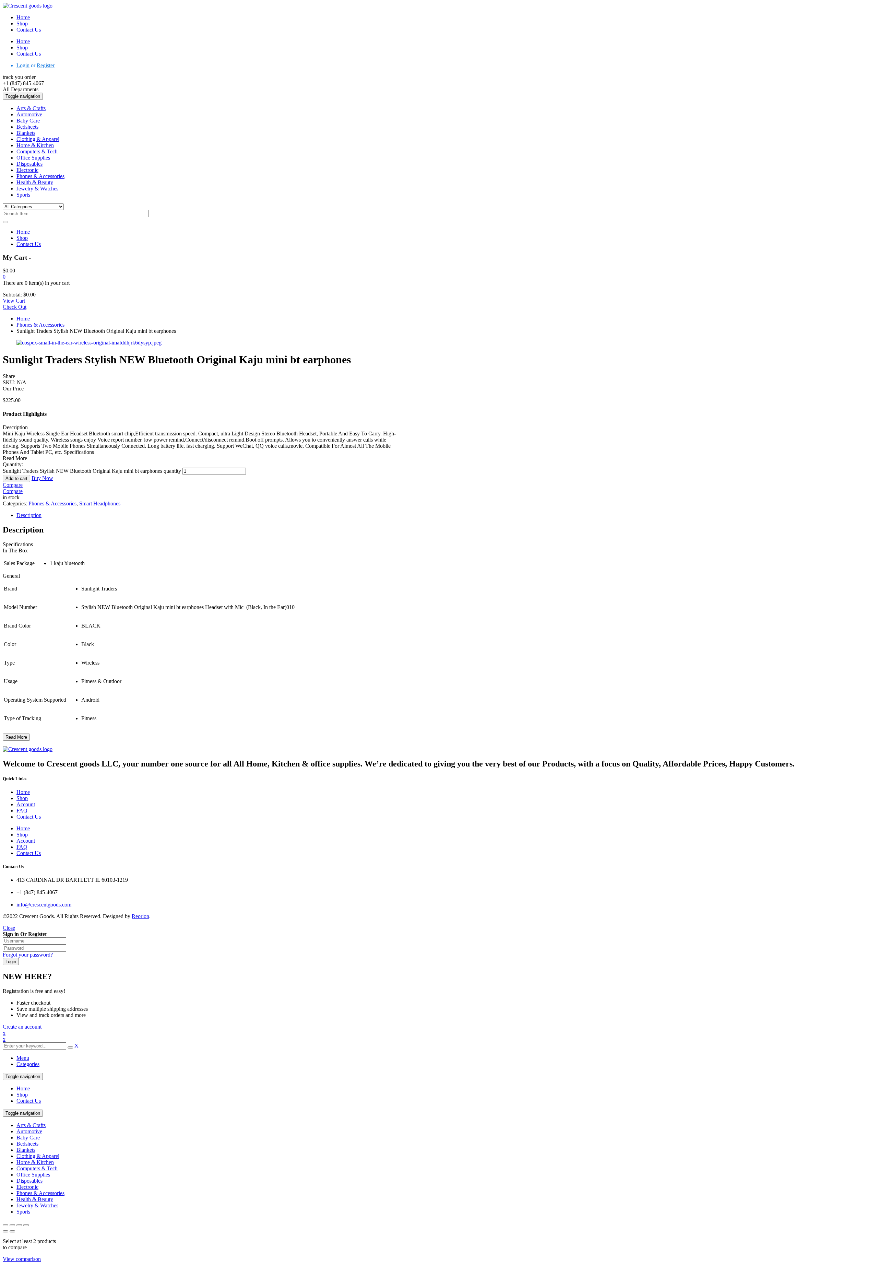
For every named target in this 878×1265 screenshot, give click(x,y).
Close (9, 928)
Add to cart (16, 478)
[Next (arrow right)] (12, 1231)
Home (23, 318)
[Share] (19, 1225)
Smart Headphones (99, 503)
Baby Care (28, 1137)
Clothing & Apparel (37, 1156)
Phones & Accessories (40, 325)
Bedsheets (27, 1144)
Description (28, 515)
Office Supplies (33, 1175)
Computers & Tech (37, 1168)
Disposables (29, 1181)
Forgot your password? (28, 955)
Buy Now (42, 478)
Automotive (29, 1131)
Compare (13, 485)
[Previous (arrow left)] (5, 1231)
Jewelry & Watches (37, 1205)
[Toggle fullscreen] (12, 1225)
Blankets (25, 1150)
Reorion (140, 916)
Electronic (27, 1187)
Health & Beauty (34, 1199)
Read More (16, 737)
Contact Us (28, 1101)
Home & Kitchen (35, 1162)
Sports (23, 1212)
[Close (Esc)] (26, 1225)
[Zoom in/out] (5, 1225)
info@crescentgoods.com (43, 904)
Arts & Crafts (31, 1125)
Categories (27, 1064)
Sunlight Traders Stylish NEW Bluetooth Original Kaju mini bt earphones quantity (92, 471)
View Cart (14, 301)
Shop (22, 1095)
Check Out (14, 307)
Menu (22, 1058)
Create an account (22, 1027)
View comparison (22, 1259)
